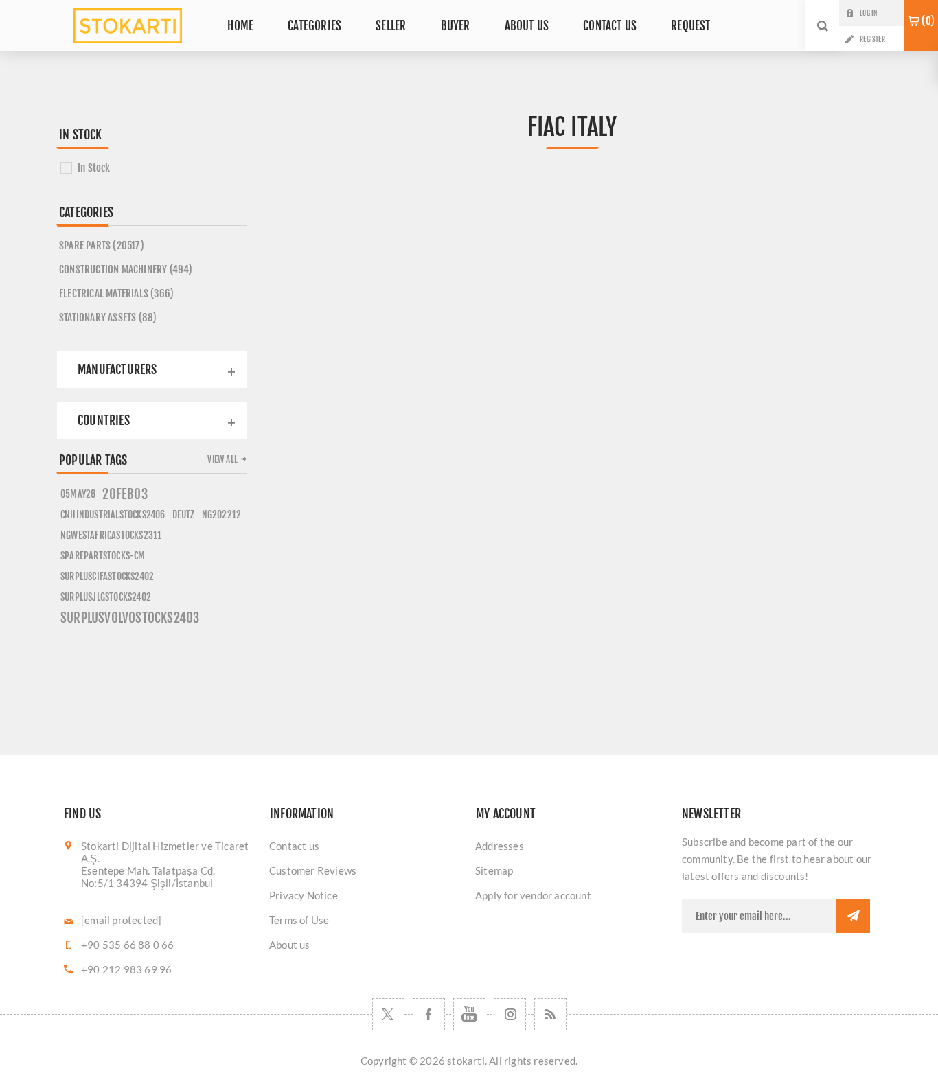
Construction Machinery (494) (126, 269)
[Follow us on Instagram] (510, 1014)
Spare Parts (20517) (101, 245)
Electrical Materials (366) (116, 293)
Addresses (499, 846)
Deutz (183, 514)
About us (289, 944)
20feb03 (124, 494)
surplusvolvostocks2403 (129, 618)
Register (872, 39)
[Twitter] (388, 1014)
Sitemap (494, 870)
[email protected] (121, 920)
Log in (868, 13)
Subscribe (853, 916)
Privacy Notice (303, 895)
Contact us (294, 846)
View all (222, 459)
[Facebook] (429, 1014)
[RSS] (550, 1014)
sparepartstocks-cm (103, 556)
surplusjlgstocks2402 (105, 597)
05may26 (77, 493)
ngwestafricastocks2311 (110, 535)
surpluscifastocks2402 (107, 576)
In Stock (94, 167)
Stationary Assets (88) (108, 317)
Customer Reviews (312, 870)
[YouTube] (469, 1014)
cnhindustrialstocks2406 (112, 514)
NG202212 (222, 514)
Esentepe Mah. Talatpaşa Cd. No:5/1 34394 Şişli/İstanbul (148, 876)
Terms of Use (299, 920)
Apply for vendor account (533, 895)
